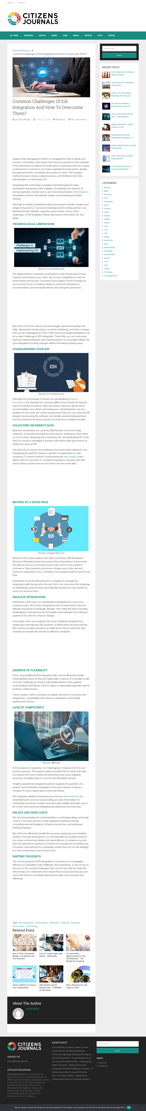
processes (18, 926)
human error (73, 796)
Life (105, 233)
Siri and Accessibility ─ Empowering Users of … (121, 104)
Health (42, 35)
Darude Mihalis (22, 119)
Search (119, 55)
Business (28, 35)
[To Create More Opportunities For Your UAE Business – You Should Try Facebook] (78, 942)
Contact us (21, 3)
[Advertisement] (51, 140)
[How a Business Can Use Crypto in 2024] (78, 974)
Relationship (109, 247)
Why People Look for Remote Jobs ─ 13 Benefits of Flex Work (50, 987)
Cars (106, 198)
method (65, 922)
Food (106, 212)
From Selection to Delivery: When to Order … (122, 73)
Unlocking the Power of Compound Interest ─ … (121, 167)
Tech (100, 35)
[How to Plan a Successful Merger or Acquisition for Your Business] (25, 942)
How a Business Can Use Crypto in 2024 (76, 986)
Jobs (65, 35)
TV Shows (108, 272)
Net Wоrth (108, 240)
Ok (129, 1107)
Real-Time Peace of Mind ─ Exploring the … (122, 157)
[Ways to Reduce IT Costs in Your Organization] (25, 974)
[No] (143, 1107)
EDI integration (81, 192)
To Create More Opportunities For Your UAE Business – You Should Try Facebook (76, 957)
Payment (75, 922)
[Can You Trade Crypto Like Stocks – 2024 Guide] (51, 942)
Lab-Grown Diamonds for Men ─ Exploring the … (122, 115)
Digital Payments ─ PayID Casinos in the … (122, 125)
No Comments (78, 119)
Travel (111, 35)
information (41, 922)
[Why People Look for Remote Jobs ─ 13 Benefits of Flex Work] (51, 974)
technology (32, 926)
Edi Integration (26, 922)
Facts (106, 205)
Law (106, 230)
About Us (10, 3)
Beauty (107, 187)
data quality (70, 456)
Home (15, 35)
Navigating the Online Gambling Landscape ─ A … (122, 136)
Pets (106, 244)
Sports (88, 35)
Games (107, 216)
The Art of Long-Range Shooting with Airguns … (121, 94)
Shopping (108, 251)
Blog (106, 191)
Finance (107, 209)
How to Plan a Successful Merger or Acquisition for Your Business (23, 956)
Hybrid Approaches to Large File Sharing (123, 146)
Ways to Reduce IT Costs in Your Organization (24, 986)
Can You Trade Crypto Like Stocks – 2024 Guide (50, 954)
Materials (54, 922)
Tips (106, 265)
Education (108, 201)
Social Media (109, 254)
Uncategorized (110, 276)
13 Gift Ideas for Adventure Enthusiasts (122, 83)
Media (76, 35)
